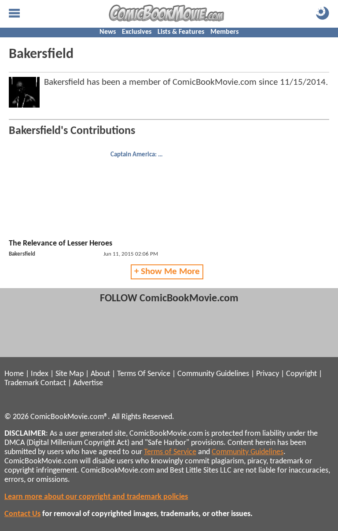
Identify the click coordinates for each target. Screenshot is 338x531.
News (107, 32)
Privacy (267, 374)
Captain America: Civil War (137, 155)
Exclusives (136, 32)
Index (39, 374)
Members (224, 32)
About (100, 374)
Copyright (301, 374)
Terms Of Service (143, 374)
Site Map (69, 374)
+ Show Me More (167, 271)
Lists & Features (181, 32)
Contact (53, 383)
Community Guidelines (213, 374)
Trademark (21, 383)
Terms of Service (170, 452)
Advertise (88, 383)
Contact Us (22, 514)
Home (14, 374)
